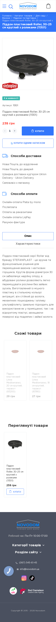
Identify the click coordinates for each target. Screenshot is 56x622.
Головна (7, 16)
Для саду (41, 16)
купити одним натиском (29, 143)
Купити (39, 131)
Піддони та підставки (24, 18)
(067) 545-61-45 (28, 563)
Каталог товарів (24, 16)
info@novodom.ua (29, 569)
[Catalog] (4, 6)
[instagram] (24, 578)
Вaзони (6, 18)
